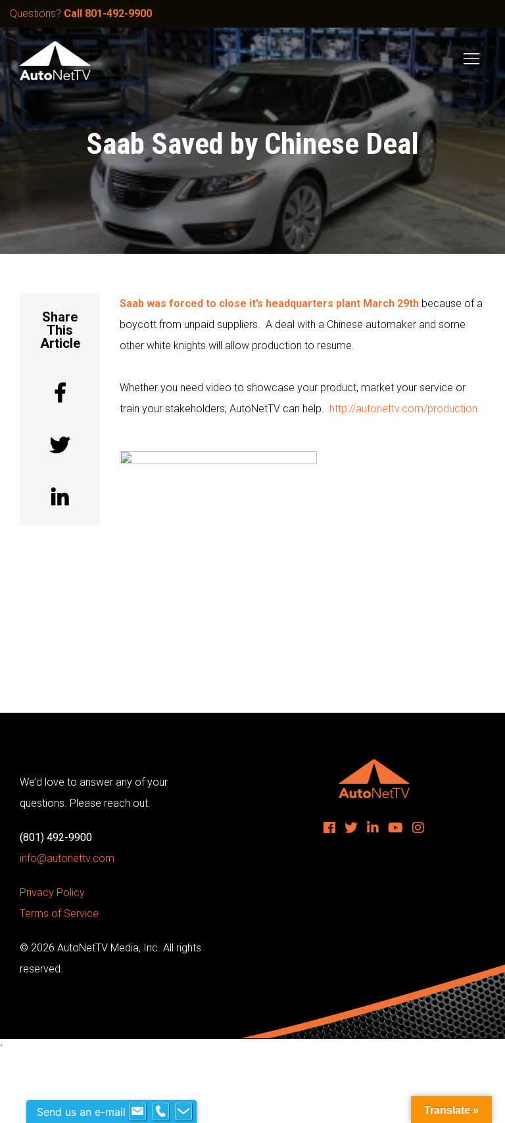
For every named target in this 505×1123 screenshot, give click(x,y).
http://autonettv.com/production (403, 408)
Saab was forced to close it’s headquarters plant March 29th (270, 303)
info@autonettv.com (67, 858)
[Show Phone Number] (160, 1112)
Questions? (81, 13)
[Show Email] (137, 1112)
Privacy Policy (52, 892)
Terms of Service (59, 913)
